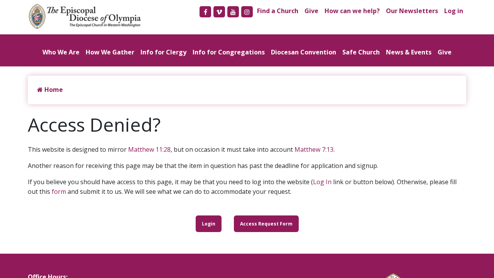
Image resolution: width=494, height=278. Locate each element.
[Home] (89, 16)
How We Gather (110, 52)
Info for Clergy (163, 52)
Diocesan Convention (303, 52)
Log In (322, 182)
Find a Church (277, 11)
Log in (453, 11)
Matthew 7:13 (313, 149)
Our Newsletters (412, 11)
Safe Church (361, 52)
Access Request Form (266, 223)
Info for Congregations (229, 52)
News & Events (408, 52)
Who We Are (61, 52)
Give (311, 11)
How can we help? (352, 11)
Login (208, 223)
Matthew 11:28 (149, 149)
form (59, 191)
